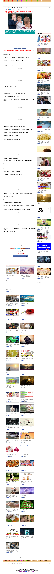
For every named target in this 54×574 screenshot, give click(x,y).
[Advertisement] (27, 4)
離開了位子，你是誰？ (24, 330)
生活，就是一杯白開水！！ (25, 454)
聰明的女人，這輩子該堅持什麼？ (12, 413)
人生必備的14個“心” (24, 495)
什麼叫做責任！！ (24, 509)
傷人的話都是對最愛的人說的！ (26, 440)
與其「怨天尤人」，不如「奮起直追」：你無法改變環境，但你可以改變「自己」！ (12, 428)
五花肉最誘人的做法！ (41, 68)
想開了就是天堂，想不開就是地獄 (26, 413)
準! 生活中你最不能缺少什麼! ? (11, 399)
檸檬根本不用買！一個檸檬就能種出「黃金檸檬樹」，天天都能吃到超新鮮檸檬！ (27, 524)
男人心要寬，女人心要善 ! (25, 344)
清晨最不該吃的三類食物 (10, 275)
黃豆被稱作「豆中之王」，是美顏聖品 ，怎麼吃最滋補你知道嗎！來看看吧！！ (43, 142)
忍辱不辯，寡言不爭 (40, 215)
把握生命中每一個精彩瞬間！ (26, 385)
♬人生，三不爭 (9, 289)
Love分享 (49, 7)
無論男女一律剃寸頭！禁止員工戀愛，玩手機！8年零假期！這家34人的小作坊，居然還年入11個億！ (12, 304)
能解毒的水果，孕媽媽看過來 (11, 454)
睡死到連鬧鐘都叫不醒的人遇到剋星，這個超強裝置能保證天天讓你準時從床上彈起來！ (12, 496)
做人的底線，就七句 (24, 303)
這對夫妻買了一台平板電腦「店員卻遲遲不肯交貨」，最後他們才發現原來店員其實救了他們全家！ (12, 551)
